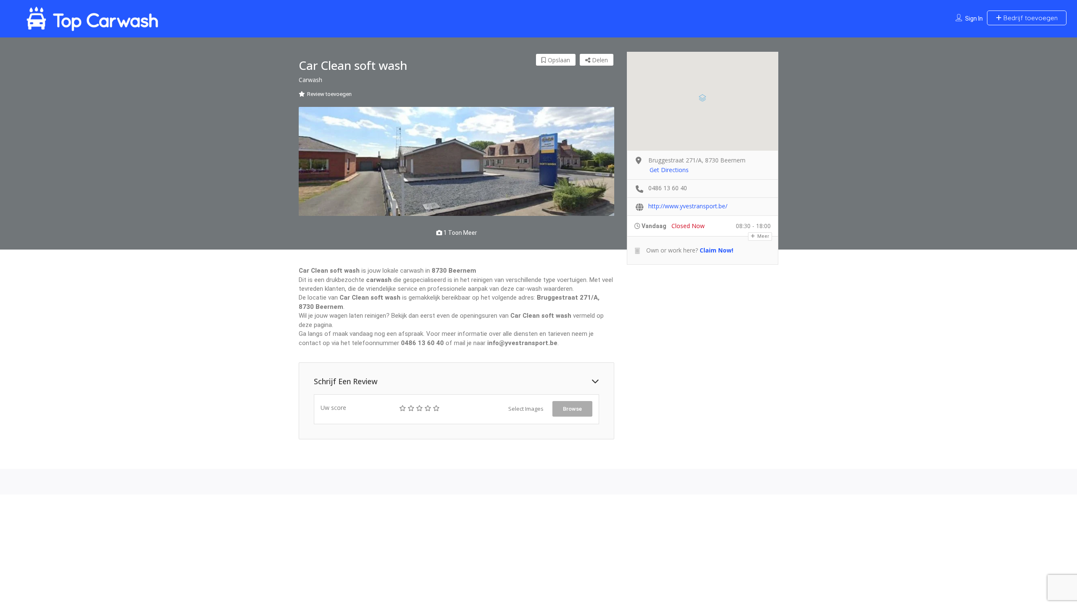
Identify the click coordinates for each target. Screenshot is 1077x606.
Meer (762, 236)
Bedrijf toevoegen (1030, 18)
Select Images (526, 408)
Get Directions (669, 170)
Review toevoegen (329, 94)
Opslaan (558, 60)
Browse (572, 409)
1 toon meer (459, 232)
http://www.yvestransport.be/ (687, 206)
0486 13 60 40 (667, 188)
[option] (456, 161)
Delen (599, 60)
